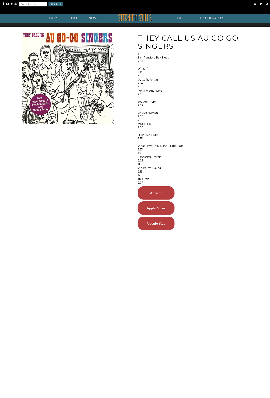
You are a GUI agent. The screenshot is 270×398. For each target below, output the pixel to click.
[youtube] (15, 3)
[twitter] (12, 3)
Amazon (156, 193)
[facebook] (4, 3)
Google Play (156, 223)
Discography (211, 18)
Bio (74, 18)
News (93, 18)
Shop (179, 18)
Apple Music (156, 208)
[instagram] (8, 3)
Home (54, 18)
